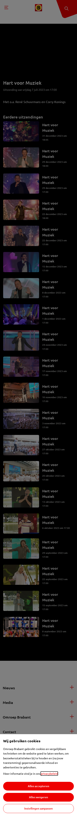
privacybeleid (49, 773)
